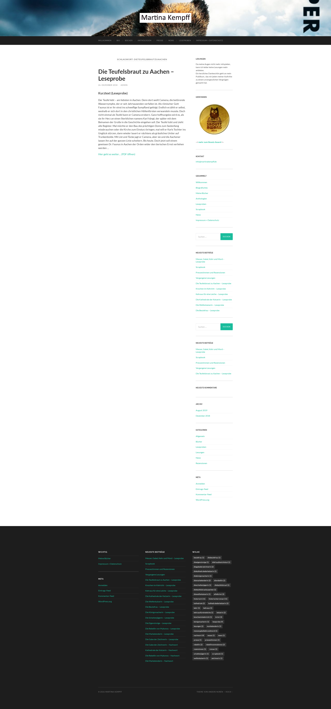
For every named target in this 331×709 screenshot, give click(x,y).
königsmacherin (201, 622)
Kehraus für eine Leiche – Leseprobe (212, 294)
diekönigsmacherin (203, 576)
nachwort (199, 635)
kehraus (207, 608)
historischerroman (218, 599)
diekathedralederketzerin (205, 571)
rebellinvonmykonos (215, 644)
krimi (218, 617)
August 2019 (201, 410)
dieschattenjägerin (202, 585)
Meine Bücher (202, 193)
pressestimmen (212, 640)
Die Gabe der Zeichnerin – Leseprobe (161, 639)
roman (213, 649)
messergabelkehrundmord (205, 631)
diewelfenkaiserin (202, 594)
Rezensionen (201, 463)
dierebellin (219, 580)
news (221, 635)
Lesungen (200, 452)
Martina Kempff (113, 692)
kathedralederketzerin (218, 603)
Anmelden (200, 483)
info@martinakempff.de (206, 161)
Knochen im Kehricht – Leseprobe (211, 288)
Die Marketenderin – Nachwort (159, 661)
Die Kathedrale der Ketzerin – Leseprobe (214, 299)
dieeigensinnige (201, 562)
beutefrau (199, 557)
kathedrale (199, 603)
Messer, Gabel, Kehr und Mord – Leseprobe (210, 260)
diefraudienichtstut (221, 562)
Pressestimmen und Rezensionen (210, 272)
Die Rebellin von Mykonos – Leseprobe (162, 628)
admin (124, 85)
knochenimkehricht (203, 617)
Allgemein (200, 436)
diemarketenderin (202, 580)
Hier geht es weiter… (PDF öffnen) (116, 154)
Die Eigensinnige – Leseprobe (158, 623)
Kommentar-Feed (204, 494)
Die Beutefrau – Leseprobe (207, 310)
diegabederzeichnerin (204, 567)
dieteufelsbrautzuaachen (205, 590)
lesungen (198, 626)
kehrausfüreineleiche (203, 612)
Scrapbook (200, 209)
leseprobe (218, 622)
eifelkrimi (219, 594)
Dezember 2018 (203, 415)
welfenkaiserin (201, 658)
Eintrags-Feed (202, 489)
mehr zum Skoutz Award (209, 142)
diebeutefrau (214, 557)
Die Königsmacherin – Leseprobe (160, 612)
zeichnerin (217, 658)
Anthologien (144, 40)
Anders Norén (215, 692)
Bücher (129, 40)
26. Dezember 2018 (108, 85)
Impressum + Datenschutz (209, 40)
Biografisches (202, 187)
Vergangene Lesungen (205, 278)
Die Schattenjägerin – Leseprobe (159, 617)
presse (197, 640)
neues (211, 635)
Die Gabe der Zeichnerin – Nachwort (161, 644)
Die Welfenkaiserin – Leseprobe (210, 305)
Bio (118, 40)
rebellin (198, 644)
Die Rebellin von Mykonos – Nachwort (162, 655)
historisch (199, 599)
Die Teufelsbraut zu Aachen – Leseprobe (213, 283)
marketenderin (214, 626)
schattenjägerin (201, 654)
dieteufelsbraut (222, 585)
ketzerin (221, 612)
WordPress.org (202, 500)
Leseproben (185, 40)
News (171, 40)
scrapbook (217, 654)
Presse (160, 40)
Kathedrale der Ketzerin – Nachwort (161, 650)
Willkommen (104, 40)
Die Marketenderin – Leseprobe (159, 634)
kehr (197, 608)
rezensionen (200, 649)
